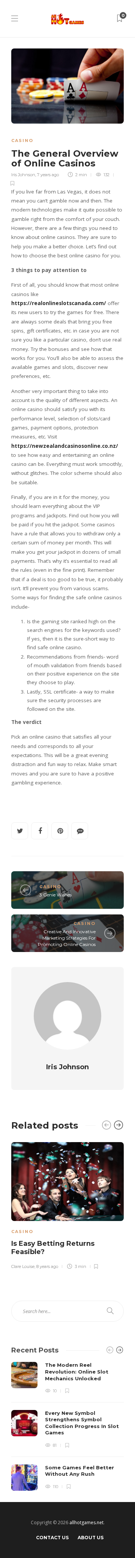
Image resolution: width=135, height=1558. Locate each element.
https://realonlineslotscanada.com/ (58, 303)
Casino (22, 140)
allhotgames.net (86, 1522)
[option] (67, 1204)
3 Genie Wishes (55, 895)
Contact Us (52, 1537)
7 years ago (48, 174)
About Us (91, 1537)
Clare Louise (22, 1266)
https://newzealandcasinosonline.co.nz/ (64, 446)
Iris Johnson (23, 174)
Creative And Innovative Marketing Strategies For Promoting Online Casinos (67, 938)
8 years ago (47, 1266)
